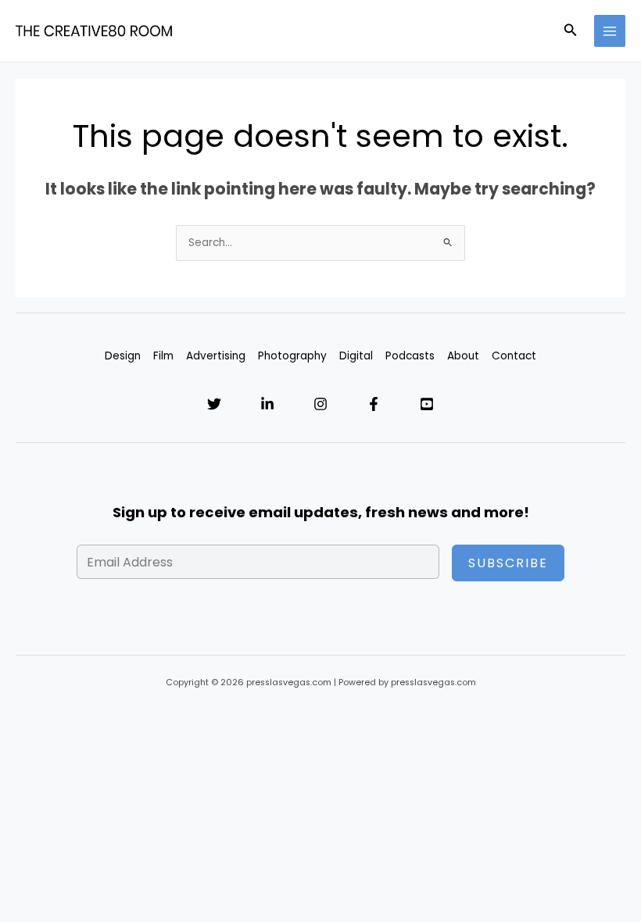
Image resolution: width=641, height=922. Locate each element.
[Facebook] (374, 404)
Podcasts (410, 355)
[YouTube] (427, 404)
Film (163, 355)
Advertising (215, 355)
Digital (356, 355)
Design (123, 355)
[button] (571, 31)
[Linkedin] (267, 404)
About (463, 355)
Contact (514, 355)
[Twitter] (214, 404)
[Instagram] (320, 404)
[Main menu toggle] (610, 31)
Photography (292, 355)
